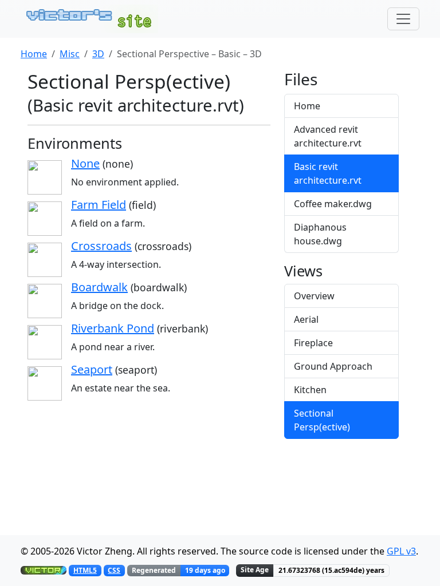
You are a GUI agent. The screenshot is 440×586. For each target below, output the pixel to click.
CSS (114, 570)
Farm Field (98, 204)
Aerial (306, 319)
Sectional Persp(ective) (322, 420)
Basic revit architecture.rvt (328, 173)
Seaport (91, 369)
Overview (314, 296)
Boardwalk (99, 287)
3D (98, 53)
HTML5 (85, 570)
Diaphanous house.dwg (320, 234)
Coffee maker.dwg (333, 203)
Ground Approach (333, 366)
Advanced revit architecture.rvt (328, 136)
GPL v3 (401, 551)
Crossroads (101, 246)
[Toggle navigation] (403, 18)
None (85, 163)
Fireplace (313, 342)
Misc (70, 53)
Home (34, 53)
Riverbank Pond (112, 328)
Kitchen (310, 389)
